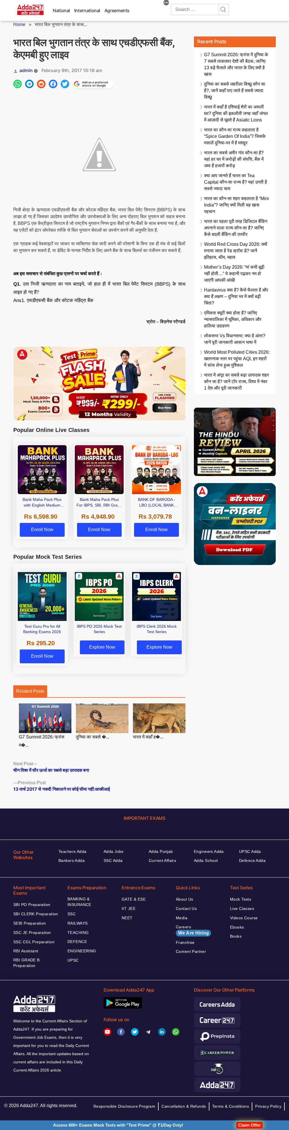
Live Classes (242, 908)
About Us (184, 899)
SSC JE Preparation (32, 932)
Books (236, 936)
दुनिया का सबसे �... (92, 736)
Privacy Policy (268, 1106)
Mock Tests (240, 899)
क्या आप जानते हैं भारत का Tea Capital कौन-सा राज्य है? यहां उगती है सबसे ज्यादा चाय (235, 182)
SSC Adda (113, 860)
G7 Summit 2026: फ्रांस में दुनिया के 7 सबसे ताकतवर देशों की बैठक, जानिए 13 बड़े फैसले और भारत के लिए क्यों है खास (236, 64)
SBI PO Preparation (32, 904)
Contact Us (186, 908)
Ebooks (237, 927)
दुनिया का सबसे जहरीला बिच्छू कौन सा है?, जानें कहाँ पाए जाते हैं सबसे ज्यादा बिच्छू (234, 90)
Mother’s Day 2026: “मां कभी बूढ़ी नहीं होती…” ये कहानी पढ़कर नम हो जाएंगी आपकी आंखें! (234, 273)
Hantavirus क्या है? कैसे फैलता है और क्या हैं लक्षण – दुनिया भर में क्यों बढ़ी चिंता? (236, 296)
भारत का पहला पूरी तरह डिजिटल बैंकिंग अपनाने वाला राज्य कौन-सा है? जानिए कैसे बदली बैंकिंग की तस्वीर (235, 228)
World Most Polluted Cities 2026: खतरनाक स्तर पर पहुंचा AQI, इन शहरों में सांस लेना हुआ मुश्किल (237, 359)
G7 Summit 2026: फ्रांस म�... (41, 740)
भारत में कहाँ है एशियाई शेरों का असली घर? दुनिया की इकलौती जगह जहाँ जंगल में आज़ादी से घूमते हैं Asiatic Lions (236, 113)
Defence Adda (252, 860)
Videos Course (244, 918)
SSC (71, 914)
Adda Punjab (161, 851)
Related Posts (30, 691)
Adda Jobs (114, 851)
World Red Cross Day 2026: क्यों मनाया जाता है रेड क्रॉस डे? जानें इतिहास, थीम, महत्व (235, 251)
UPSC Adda (250, 851)
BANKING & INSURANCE (79, 902)
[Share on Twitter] (65, 84)
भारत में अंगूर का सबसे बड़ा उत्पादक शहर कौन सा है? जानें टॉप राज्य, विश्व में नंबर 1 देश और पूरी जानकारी (236, 381)
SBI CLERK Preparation (35, 914)
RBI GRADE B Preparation (26, 963)
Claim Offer (249, 1125)
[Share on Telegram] (29, 84)
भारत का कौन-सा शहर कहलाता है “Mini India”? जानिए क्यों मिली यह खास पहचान (236, 205)
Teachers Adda (72, 851)
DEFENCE (77, 941)
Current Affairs (162, 860)
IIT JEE (128, 908)
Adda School (206, 860)
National (61, 10)
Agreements (117, 10)
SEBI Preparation (29, 923)
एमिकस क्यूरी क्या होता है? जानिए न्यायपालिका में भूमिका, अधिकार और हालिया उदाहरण (232, 319)
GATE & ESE (134, 899)
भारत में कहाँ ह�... (148, 736)
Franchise (185, 942)
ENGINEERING (81, 951)
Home (19, 24)
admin (26, 70)
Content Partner (191, 951)
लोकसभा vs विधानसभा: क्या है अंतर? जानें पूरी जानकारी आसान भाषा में (234, 339)
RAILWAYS (77, 923)
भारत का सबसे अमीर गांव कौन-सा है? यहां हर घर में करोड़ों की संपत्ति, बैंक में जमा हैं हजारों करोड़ (234, 159)
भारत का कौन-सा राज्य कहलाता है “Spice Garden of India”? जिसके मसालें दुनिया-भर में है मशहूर (235, 136)
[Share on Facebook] (53, 84)
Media (181, 918)
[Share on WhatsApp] (17, 84)
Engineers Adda (209, 851)
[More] (166, 3)
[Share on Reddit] (41, 84)
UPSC (73, 960)
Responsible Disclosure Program (124, 1106)
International (87, 10)
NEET (127, 918)
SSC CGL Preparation (33, 942)
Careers (192, 930)
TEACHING (78, 932)
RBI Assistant (25, 951)
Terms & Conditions (230, 1106)
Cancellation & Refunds (183, 1106)
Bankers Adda (71, 860)
